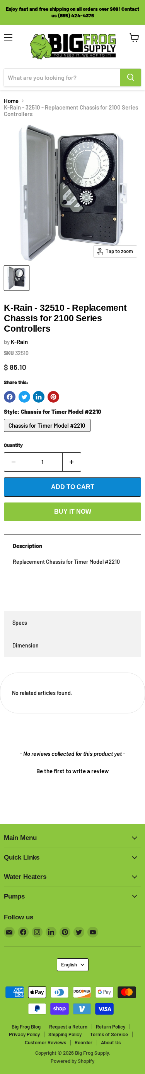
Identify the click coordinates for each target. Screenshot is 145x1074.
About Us (111, 1042)
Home (11, 101)
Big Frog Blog (26, 1026)
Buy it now (72, 511)
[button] (72, 770)
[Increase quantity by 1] (72, 462)
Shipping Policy (65, 1034)
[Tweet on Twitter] (24, 397)
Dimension (25, 645)
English (69, 964)
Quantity (13, 445)
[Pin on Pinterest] (53, 397)
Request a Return (68, 1026)
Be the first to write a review (72, 770)
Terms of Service (109, 1034)
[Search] (130, 77)
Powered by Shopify (72, 1061)
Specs (19, 622)
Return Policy (110, 1026)
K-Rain (19, 341)
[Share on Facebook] (9, 397)
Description (27, 546)
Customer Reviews (45, 1042)
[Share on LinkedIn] (38, 397)
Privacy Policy (24, 1034)
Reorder (83, 1042)
